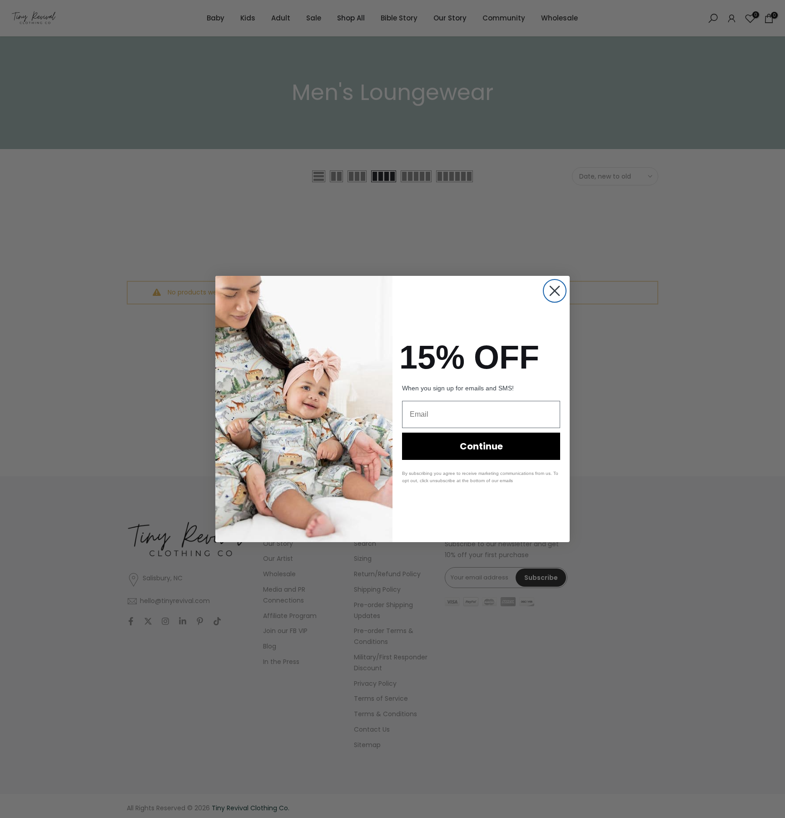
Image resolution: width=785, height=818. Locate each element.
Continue (481, 446)
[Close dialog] (554, 290)
